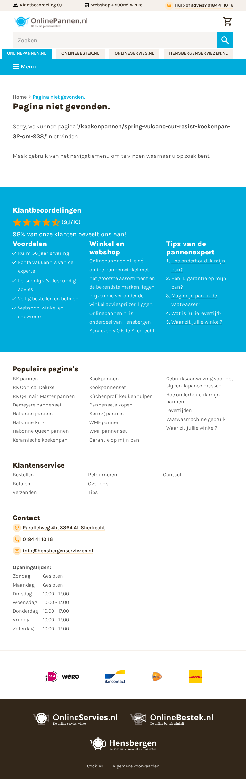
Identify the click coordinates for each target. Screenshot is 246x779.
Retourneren (102, 474)
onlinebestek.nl (80, 53)
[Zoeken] (225, 40)
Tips (93, 492)
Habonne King (29, 422)
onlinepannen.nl (26, 53)
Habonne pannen (33, 413)
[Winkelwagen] (227, 22)
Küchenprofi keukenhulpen (121, 396)
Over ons (98, 483)
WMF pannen (104, 422)
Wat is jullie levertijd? (196, 313)
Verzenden (25, 492)
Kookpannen (104, 378)
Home (20, 97)
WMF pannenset (108, 431)
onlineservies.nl (134, 53)
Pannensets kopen (111, 405)
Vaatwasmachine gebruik (196, 419)
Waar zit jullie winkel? (196, 322)
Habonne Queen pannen (41, 431)
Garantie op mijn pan (114, 440)
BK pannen (25, 378)
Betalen (21, 483)
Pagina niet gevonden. (59, 97)
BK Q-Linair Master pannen (44, 396)
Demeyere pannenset (37, 405)
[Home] (50, 22)
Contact (172, 474)
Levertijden (179, 410)
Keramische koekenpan (40, 440)
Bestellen (23, 474)
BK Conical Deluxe (33, 387)
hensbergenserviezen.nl (198, 53)
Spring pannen (106, 413)
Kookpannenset (107, 387)
